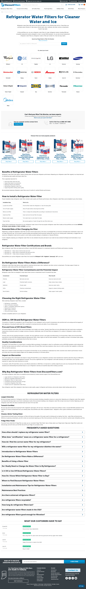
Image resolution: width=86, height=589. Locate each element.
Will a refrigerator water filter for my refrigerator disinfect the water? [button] (31, 447)
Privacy (28, 584)
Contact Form (18, 124)
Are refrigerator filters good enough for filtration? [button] (23, 515)
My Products (53, 571)
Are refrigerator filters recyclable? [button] (16, 500)
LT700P (18, 226)
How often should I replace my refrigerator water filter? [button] (26, 432)
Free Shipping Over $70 (7, 1)
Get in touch (82, 1)
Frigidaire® (46, 256)
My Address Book (54, 576)
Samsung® (52, 256)
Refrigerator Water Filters (6, 8)
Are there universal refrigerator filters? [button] (18, 495)
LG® (57, 256)
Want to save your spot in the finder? (43, 117)
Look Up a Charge (40, 577)
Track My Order (65, 1)
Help (82, 586)
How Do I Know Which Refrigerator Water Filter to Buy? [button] (25, 476)
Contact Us (39, 570)
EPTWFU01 (5, 226)
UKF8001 (80, 224)
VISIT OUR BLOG (18, 581)
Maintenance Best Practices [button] (13, 490)
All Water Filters (60, 8)
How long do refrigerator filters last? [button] (17, 505)
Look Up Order (39, 576)
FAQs (38, 573)
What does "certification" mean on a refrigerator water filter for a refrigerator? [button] (35, 437)
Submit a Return (40, 579)
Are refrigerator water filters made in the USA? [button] (22, 510)
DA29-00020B (12, 226)
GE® (42, 256)
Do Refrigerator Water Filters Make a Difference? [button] (23, 456)
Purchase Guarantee (40, 571)
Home (2, 11)
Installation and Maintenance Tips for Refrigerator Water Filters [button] (29, 485)
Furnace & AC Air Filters (22, 8)
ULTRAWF (23, 226)
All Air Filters (71, 8)
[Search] (62, 5)
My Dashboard (53, 570)
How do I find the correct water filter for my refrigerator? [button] (26, 442)
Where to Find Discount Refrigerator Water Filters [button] (23, 481)
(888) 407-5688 (66, 122)
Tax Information (40, 580)
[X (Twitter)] (69, 578)
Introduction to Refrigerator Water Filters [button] (20, 452)
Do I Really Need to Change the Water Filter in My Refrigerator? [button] (29, 466)
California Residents (47, 584)
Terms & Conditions (33, 584)
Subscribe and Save (54, 579)
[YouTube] (76, 578)
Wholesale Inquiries (40, 574)
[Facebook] (66, 578)
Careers (57, 584)
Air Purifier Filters (36, 8)
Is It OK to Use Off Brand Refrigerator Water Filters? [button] (24, 471)
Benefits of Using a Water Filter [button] (15, 461)
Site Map (53, 584)
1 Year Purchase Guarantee (20, 1)
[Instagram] (73, 578)
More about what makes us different (16, 578)
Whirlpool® (38, 256)
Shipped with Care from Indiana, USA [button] (34, 1)
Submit (64, 43)
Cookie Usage (40, 584)
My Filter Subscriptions (55, 573)
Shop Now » (9, 161)
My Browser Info (54, 577)
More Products (81, 8)
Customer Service (73, 1)
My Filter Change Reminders (56, 574)
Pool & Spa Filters (48, 8)
